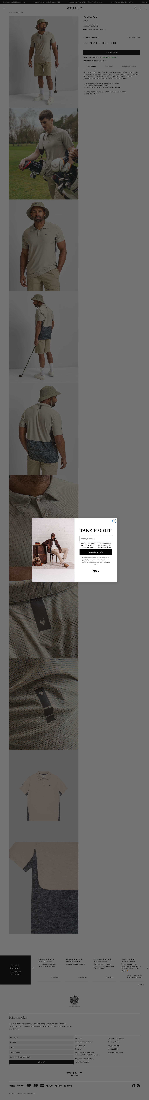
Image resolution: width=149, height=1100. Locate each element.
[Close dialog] (114, 521)
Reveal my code (96, 552)
